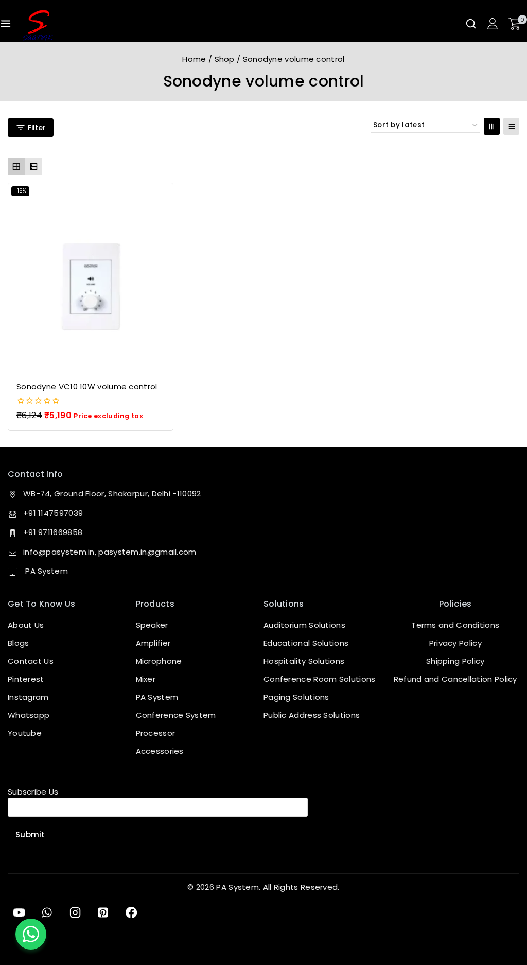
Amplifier (153, 642)
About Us (26, 624)
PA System (45, 570)
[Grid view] (16, 166)
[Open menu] (5, 23)
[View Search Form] (471, 23)
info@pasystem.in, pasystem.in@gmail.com (110, 551)
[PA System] (38, 25)
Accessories (160, 751)
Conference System (176, 715)
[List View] (511, 126)
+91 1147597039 (53, 513)
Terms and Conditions (455, 624)
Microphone (159, 661)
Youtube (25, 733)
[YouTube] (19, 912)
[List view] (34, 166)
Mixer (146, 679)
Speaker (152, 624)
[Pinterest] (103, 912)
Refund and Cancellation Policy (455, 679)
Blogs (18, 642)
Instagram (28, 697)
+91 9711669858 (52, 532)
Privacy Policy (455, 642)
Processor (155, 733)
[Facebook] (131, 912)
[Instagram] (75, 912)
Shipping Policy (455, 661)
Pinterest (26, 679)
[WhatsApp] (47, 912)
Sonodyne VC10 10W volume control (86, 386)
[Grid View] (492, 126)
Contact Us (31, 661)
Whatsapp (28, 715)
